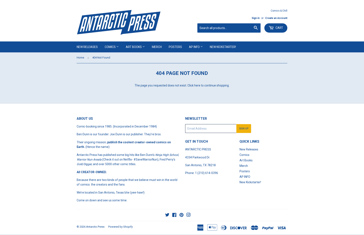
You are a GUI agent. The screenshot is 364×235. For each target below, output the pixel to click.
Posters (175, 47)
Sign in (256, 18)
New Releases (87, 47)
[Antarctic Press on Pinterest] (181, 215)
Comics (110, 47)
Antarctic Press (95, 226)
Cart (279, 27)
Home (80, 57)
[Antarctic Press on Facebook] (174, 215)
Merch (157, 47)
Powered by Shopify (120, 226)
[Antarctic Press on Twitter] (167, 215)
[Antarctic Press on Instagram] (188, 215)
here (197, 85)
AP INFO (194, 47)
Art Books (134, 47)
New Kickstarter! (223, 47)
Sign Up (243, 128)
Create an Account (276, 18)
